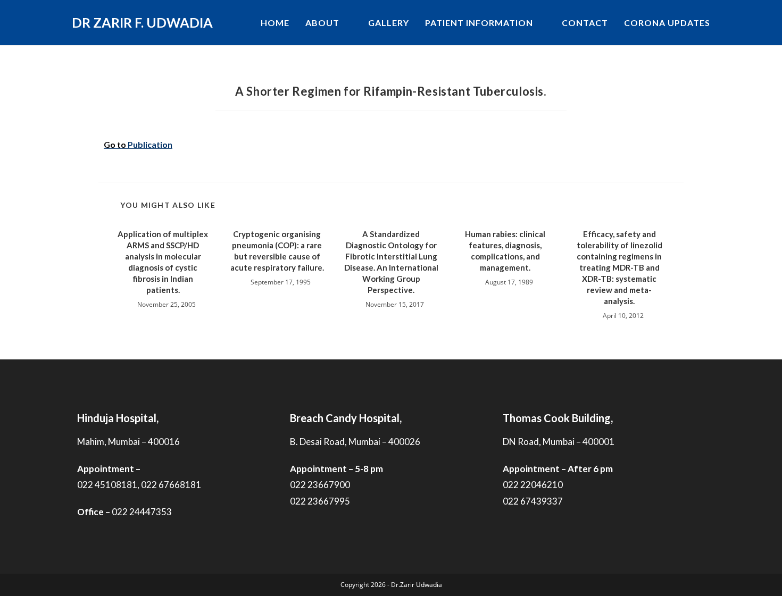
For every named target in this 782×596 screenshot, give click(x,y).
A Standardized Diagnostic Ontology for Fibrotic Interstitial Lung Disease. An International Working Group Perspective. (391, 262)
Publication (150, 144)
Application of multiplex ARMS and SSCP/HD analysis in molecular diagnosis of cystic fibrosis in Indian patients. (163, 262)
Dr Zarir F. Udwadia (142, 22)
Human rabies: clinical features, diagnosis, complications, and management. (505, 250)
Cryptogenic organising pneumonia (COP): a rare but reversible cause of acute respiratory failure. (277, 250)
